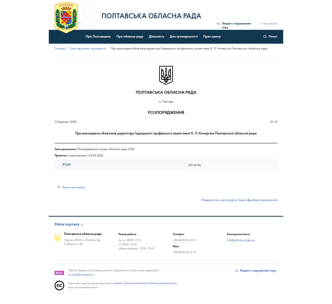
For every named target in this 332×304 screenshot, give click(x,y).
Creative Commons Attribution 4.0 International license (144, 283)
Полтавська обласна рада (151, 16)
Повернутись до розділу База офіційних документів (239, 200)
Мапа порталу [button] (67, 224)
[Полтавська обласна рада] (78, 14)
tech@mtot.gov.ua (82, 274)
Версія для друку (72, 187)
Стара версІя (269, 23)
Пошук (273, 36)
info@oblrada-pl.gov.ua (241, 240)
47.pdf (66, 164)
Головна (60, 48)
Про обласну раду (129, 36)
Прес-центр (212, 36)
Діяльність (156, 36)
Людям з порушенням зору (236, 25)
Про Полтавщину (98, 36)
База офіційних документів (88, 48)
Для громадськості (184, 36)
